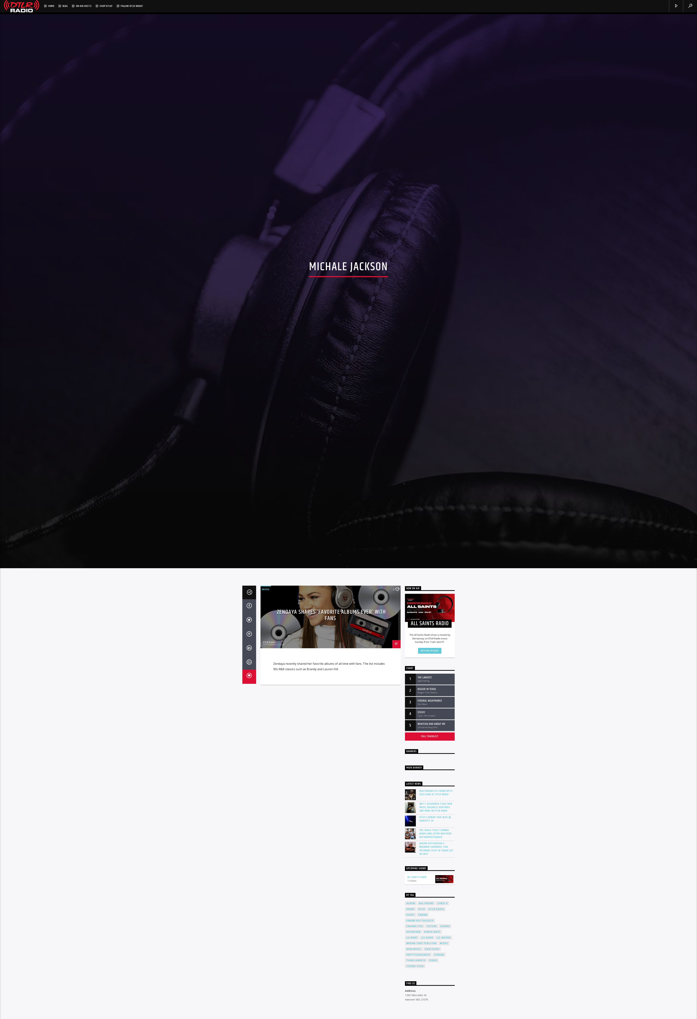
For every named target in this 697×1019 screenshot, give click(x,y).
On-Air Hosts (84, 6)
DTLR (421, 909)
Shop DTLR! (106, 6)
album (410, 903)
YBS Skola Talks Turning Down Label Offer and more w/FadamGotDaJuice (435, 833)
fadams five (414, 926)
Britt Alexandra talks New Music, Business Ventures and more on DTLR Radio (435, 807)
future (432, 926)
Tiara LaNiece (416, 960)
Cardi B (442, 903)
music (444, 943)
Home (51, 6)
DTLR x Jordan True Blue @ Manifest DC (435, 819)
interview (413, 931)
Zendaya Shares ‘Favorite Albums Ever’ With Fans (331, 615)
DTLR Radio (269, 642)
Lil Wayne (444, 937)
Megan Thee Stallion (421, 943)
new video (432, 949)
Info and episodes (430, 651)
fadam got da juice (420, 920)
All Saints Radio (417, 877)
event (410, 914)
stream (439, 954)
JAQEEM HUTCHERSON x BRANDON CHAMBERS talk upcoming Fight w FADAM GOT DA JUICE (436, 849)
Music (266, 589)
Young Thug (415, 966)
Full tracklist (429, 736)
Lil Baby (412, 937)
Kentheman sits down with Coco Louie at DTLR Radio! (436, 792)
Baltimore (426, 903)
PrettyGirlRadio (418, 954)
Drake (410, 909)
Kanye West (432, 931)
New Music (413, 949)
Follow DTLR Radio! (132, 6)
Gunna (445, 926)
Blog (65, 6)
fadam (422, 914)
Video (433, 960)
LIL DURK (427, 937)
